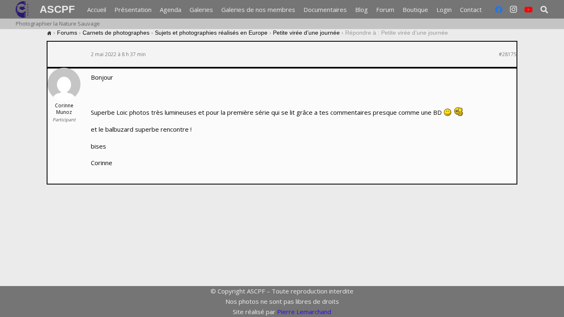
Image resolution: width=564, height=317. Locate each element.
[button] (487, 9)
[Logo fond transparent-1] (23, 9)
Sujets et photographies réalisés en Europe (211, 32)
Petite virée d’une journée (306, 32)
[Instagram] (513, 9)
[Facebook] (498, 9)
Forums (67, 32)
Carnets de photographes (116, 32)
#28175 (508, 54)
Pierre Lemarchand (304, 312)
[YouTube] (528, 9)
